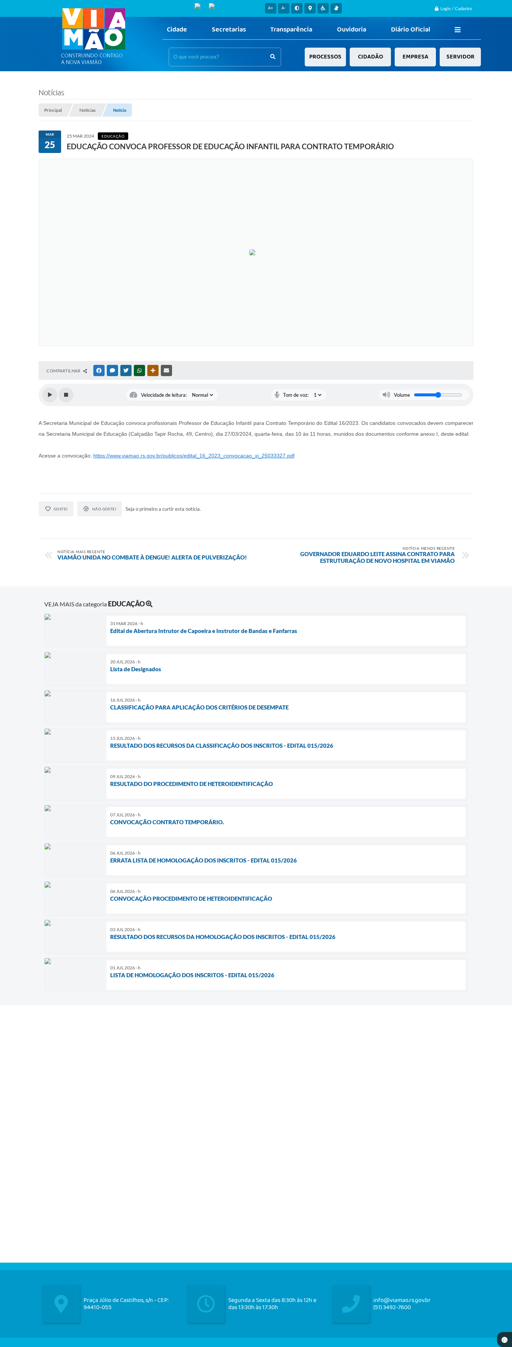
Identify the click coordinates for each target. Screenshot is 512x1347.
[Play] (49, 394)
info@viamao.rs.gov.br (402, 1300)
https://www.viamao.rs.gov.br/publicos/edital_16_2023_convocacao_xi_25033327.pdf (194, 456)
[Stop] (65, 394)
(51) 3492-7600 (392, 1307)
